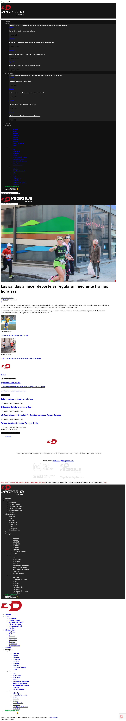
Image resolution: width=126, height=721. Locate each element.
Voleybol (12, 526)
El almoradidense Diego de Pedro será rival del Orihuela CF (27, 54)
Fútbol (7, 23)
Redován (15, 175)
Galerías (7, 123)
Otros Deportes (14, 530)
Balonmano (13, 528)
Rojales (15, 177)
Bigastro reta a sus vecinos (10, 383)
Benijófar (15, 139)
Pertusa (5, 300)
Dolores (15, 155)
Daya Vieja (16, 153)
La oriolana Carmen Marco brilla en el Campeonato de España (23, 387)
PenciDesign (53, 717)
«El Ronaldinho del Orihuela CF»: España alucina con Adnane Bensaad (31, 415)
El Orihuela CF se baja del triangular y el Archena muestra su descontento (31, 42)
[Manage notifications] (121, 716)
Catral (14, 145)
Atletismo (4, 298)
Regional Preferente (16, 506)
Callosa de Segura (18, 143)
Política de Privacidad (16, 482)
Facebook (8, 436)
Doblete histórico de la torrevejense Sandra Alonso (24, 116)
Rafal (14, 173)
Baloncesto (13, 522)
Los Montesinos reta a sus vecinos (13, 391)
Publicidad (42, 482)
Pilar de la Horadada (19, 171)
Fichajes (11, 512)
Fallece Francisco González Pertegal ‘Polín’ (19, 423)
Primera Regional (15, 508)
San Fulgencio (17, 179)
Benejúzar (16, 135)
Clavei (105, 482)
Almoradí (15, 133)
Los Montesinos (17, 165)
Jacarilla (15, 163)
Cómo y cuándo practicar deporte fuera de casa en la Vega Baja (21, 358)
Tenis (11, 518)
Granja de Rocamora (19, 159)
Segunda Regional (15, 510)
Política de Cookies (31, 482)
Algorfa (15, 131)
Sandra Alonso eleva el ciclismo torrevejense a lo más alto (27, 93)
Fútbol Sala (13, 524)
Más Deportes (9, 73)
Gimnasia (12, 520)
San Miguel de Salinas (19, 183)
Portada (7, 21)
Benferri (15, 137)
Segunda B (12, 27)
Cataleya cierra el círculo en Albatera (17, 399)
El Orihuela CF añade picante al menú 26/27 (22, 31)
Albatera (15, 129)
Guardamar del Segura (20, 161)
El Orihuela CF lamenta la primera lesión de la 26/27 (24, 66)
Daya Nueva (16, 151)
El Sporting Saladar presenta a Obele (16, 407)
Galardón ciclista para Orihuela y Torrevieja (22, 104)
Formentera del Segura (20, 157)
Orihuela (15, 169)
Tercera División (14, 504)
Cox (14, 149)
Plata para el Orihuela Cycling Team (20, 81)
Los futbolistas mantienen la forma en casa (14, 335)
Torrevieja (16, 184)
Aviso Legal (4, 482)
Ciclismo (11, 77)
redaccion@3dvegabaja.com (63, 461)
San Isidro (16, 181)
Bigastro (15, 141)
